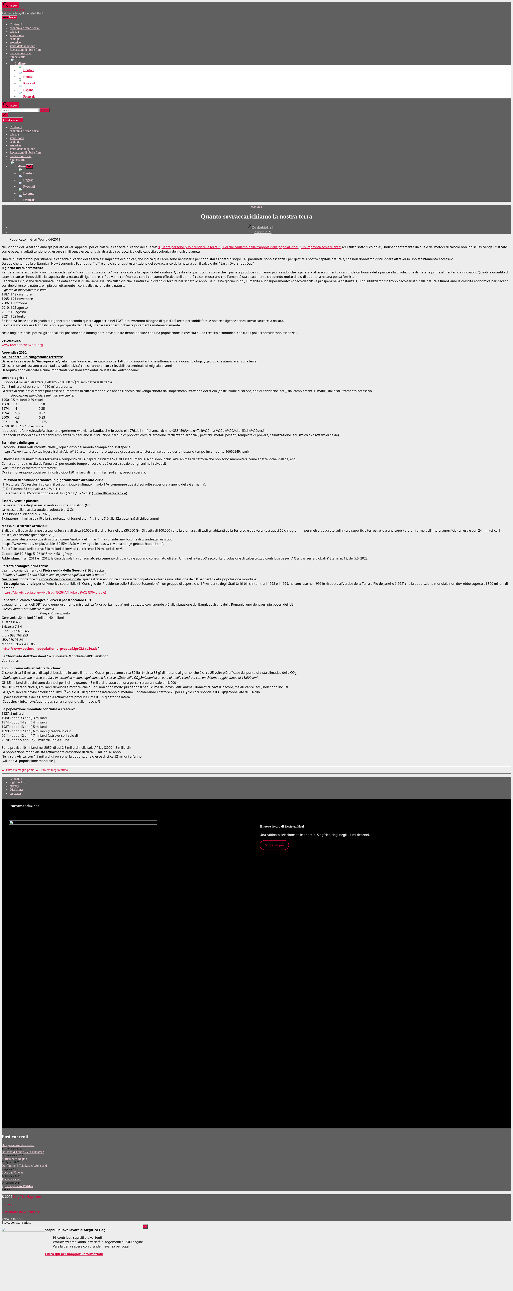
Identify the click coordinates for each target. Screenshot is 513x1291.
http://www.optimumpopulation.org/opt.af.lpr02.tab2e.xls (50, 648)
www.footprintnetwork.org (22, 345)
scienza (14, 31)
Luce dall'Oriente (12, 1172)
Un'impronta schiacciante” (321, 247)
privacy (14, 786)
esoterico (15, 42)
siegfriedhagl (265, 227)
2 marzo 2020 (263, 232)
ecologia (15, 38)
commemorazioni (20, 53)
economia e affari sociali (25, 28)
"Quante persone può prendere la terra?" (189, 247)
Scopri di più (274, 845)
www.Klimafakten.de (110, 493)
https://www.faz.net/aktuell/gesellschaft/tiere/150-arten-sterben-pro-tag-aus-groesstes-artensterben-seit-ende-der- (91, 451)
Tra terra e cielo (11, 1179)
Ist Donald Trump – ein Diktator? (23, 1152)
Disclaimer (16, 789)
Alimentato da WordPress (21, 1212)
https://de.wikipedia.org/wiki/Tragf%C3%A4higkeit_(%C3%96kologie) (54, 592)
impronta (15, 793)
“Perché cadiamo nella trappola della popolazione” (260, 247)
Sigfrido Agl (17, 782)
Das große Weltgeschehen (18, 1145)
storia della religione (22, 46)
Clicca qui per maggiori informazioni (74, 1254)
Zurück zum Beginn (14, 1158)
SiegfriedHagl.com (13, 9)
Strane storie (17, 57)
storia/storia (17, 35)
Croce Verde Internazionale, (60, 579)
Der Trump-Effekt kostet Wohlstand (24, 1165)
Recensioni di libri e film (25, 49)
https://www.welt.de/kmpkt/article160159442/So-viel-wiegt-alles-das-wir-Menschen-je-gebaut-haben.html (82, 543)
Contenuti (16, 24)
